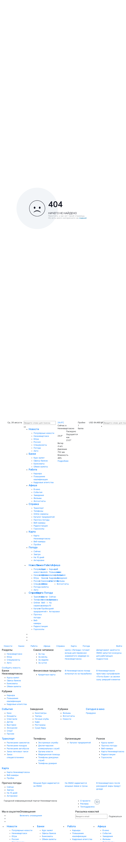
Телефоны (38, 511)
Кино (9, 713)
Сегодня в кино (95, 709)
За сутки (42, 663)
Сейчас (37, 551)
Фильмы (38, 498)
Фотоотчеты (40, 501)
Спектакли (12, 719)
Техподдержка (87, 806)
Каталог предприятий (44, 517)
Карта (32, 531)
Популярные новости (44, 433)
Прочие (10, 733)
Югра (36, 439)
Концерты (11, 716)
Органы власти (45, 751)
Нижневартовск (41, 436)
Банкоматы (39, 463)
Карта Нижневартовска (112, 751)
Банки (32, 453)
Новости (34, 429)
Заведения (39, 495)
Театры (38, 716)
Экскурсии (12, 728)
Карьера (38, 473)
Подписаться (115, 816)
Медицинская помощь (49, 754)
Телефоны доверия (47, 763)
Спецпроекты (40, 445)
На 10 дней (39, 557)
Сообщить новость (11, 667)
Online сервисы (41, 514)
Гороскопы (39, 528)
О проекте (85, 800)
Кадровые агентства (44, 482)
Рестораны (40, 725)
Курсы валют (13, 677)
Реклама (84, 803)
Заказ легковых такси (17, 751)
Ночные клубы (42, 719)
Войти (119, 646)
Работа (33, 469)
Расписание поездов (17, 745)
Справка (34, 504)
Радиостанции (41, 525)
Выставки (11, 725)
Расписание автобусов (18, 748)
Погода (37, 448)
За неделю (43, 660)
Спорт (10, 731)
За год (41, 654)
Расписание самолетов (18, 742)
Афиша (33, 485)
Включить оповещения (31, 815)
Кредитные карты (46, 674)
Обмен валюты (41, 466)
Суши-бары (40, 728)
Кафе (37, 722)
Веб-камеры (39, 523)
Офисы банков (41, 460)
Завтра (37, 554)
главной (83, 218)
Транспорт (39, 508)
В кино (37, 489)
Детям (10, 722)
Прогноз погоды (41, 520)
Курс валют (39, 457)
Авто (36, 451)
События (38, 492)
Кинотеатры (41, 713)
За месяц (42, 657)
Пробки (37, 544)
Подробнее (63, 461)
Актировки (39, 560)
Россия (37, 442)
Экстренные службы (48, 742)
